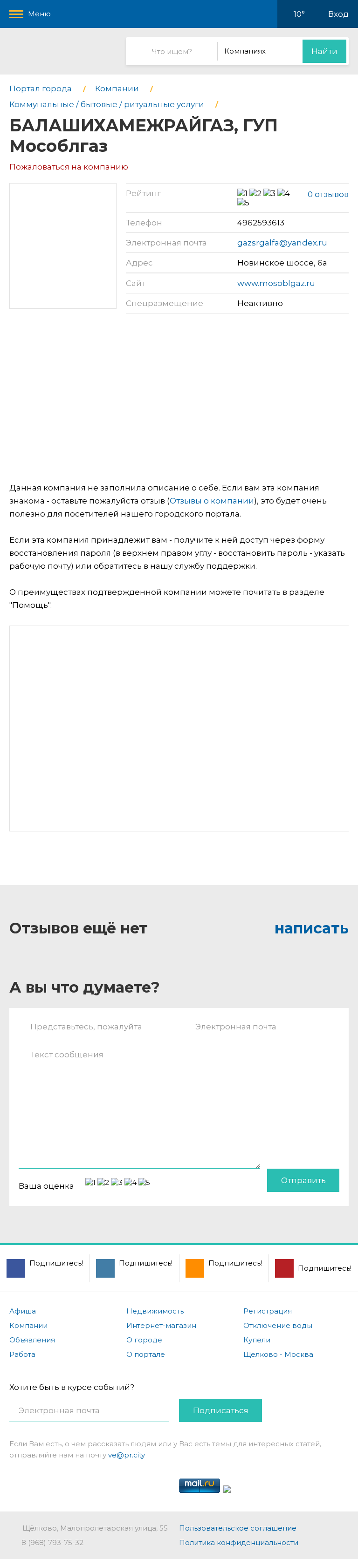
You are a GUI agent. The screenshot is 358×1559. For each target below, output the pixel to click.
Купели (256, 1339)
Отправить (303, 1180)
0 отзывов (328, 194)
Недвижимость (155, 1311)
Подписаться (220, 1410)
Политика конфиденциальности (238, 1542)
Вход (338, 14)
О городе (144, 1339)
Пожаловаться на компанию (68, 166)
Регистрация (267, 1311)
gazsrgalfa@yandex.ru (282, 242)
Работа (22, 1354)
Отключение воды (277, 1325)
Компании (28, 1325)
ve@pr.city (126, 1454)
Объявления (32, 1339)
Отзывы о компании (212, 500)
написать (312, 928)
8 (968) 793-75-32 (52, 1542)
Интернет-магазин (161, 1325)
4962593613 (260, 222)
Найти (324, 51)
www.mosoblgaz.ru (276, 283)
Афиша (22, 1311)
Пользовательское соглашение (237, 1528)
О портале (145, 1354)
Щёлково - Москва (278, 1354)
